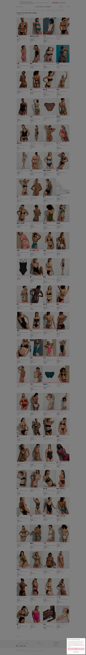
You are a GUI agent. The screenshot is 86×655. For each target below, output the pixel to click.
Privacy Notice (77, 645)
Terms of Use (82, 645)
